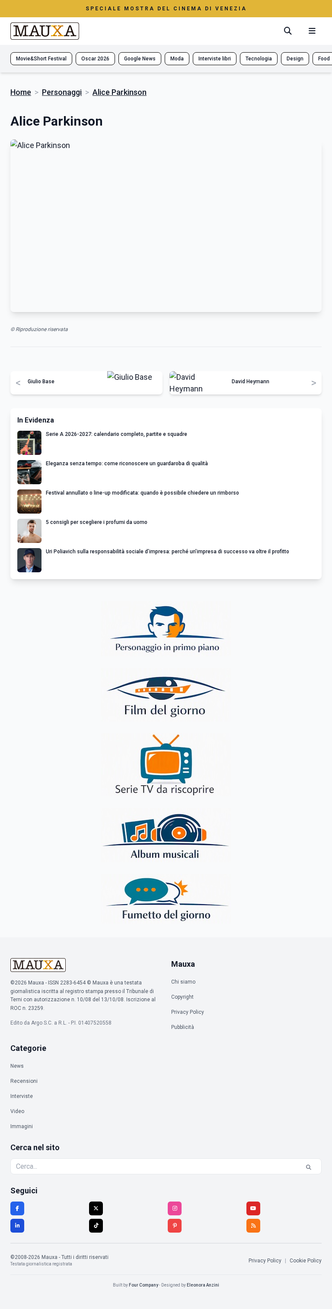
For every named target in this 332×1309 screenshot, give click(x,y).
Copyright (182, 997)
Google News (140, 59)
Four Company (143, 1285)
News (17, 1066)
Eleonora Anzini (203, 1285)
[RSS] (253, 1226)
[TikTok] (96, 1226)
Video (17, 1111)
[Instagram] (175, 1208)
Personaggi (62, 92)
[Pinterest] (175, 1226)
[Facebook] (17, 1208)
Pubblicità (182, 1027)
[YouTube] (253, 1208)
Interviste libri (214, 59)
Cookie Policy (306, 1261)
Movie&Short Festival (41, 59)
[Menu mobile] (312, 31)
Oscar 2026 (95, 59)
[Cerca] (287, 31)
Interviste (21, 1096)
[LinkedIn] (17, 1226)
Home (20, 92)
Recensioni (24, 1081)
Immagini (21, 1126)
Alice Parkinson (120, 92)
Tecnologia (259, 59)
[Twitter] (96, 1208)
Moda (177, 59)
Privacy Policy (187, 1012)
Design (295, 59)
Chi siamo (183, 982)
